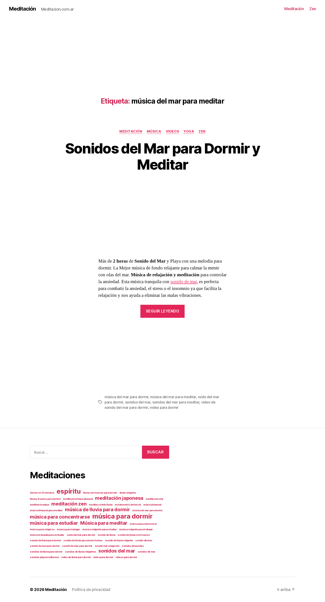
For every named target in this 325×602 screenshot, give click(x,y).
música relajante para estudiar (99, 529)
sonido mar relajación (107, 546)
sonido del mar (143, 540)
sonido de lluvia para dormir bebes (83, 540)
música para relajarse (42, 529)
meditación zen (68, 504)
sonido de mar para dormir (45, 546)
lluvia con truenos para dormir (100, 492)
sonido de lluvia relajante (119, 540)
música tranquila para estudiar (47, 535)
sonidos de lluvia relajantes (80, 551)
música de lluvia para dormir (97, 509)
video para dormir (164, 407)
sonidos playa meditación (44, 557)
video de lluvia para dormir (76, 557)
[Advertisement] (132, 49)
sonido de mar (183, 282)
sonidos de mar (146, 551)
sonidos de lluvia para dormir (46, 551)
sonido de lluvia (106, 535)
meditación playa (39, 504)
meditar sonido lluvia (100, 504)
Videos (172, 131)
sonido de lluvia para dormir (45, 540)
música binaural (152, 504)
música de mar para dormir (147, 510)
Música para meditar (103, 523)
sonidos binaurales (133, 546)
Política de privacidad (91, 589)
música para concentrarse (60, 517)
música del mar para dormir (126, 397)
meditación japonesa (119, 498)
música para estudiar (54, 523)
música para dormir (122, 516)
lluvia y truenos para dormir (45, 499)
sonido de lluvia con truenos (134, 535)
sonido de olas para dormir (77, 546)
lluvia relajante (128, 492)
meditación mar (154, 499)
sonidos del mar (138, 402)
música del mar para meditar (173, 397)
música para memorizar (143, 523)
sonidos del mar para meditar (175, 402)
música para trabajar (68, 529)
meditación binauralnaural (78, 499)
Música (154, 131)
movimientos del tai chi (128, 504)
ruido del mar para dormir (81, 535)
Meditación (22, 8)
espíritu (69, 491)
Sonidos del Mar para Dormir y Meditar (162, 156)
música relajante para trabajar (136, 529)
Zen (312, 8)
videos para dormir (126, 557)
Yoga (189, 131)
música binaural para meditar (46, 510)
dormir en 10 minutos (42, 492)
